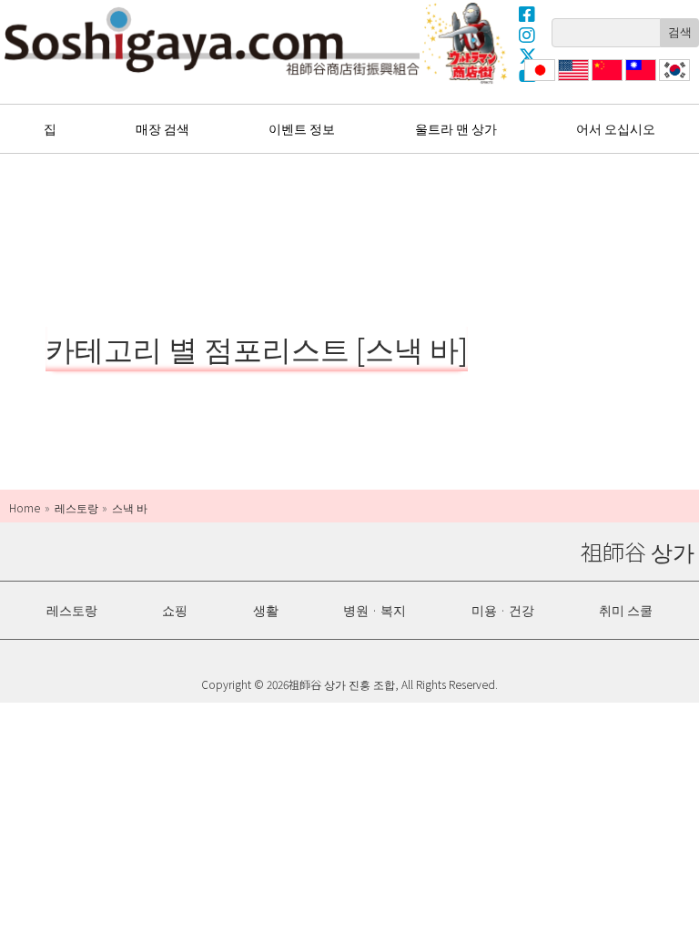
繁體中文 (639, 80)
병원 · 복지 (374, 610)
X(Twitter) (528, 55)
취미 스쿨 (626, 610)
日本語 (538, 80)
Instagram (528, 34)
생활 (266, 610)
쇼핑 (174, 610)
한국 (672, 80)
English (574, 80)
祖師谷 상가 (212, 41)
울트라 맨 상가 (467, 43)
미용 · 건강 (502, 610)
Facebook (528, 14)
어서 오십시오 (615, 128)
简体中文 (605, 80)
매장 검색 (162, 128)
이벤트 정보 (301, 128)
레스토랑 (71, 610)
